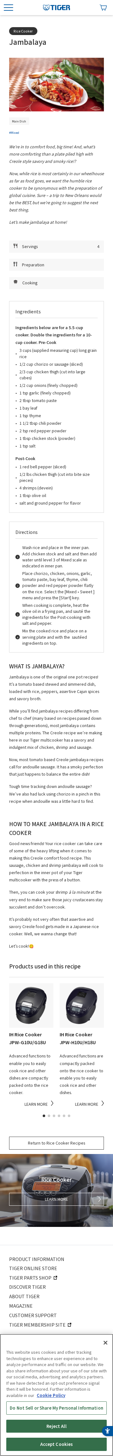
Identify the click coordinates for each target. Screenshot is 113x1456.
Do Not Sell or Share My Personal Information (56, 1408)
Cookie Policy (51, 1395)
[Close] (105, 1343)
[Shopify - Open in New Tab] (103, 7)
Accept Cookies (56, 1444)
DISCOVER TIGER (27, 1286)
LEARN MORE (56, 1199)
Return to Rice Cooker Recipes (56, 1143)
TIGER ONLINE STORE (33, 1268)
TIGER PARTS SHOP (30, 1277)
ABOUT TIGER (24, 1296)
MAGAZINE (21, 1305)
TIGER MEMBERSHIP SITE (37, 1324)
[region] (56, 1395)
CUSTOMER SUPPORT (33, 1315)
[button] (44, 1116)
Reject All (56, 1426)
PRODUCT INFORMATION (36, 1259)
